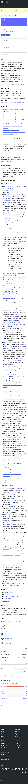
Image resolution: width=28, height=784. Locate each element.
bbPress (4, 757)
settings (24, 671)
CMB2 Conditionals (8, 540)
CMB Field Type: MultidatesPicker (11, 316)
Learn (2, 740)
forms (19, 669)
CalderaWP (17, 555)
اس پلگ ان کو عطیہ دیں (7, 720)
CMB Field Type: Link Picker (10, 306)
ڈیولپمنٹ (5, 50)
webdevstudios (8, 638)
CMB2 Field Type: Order (9, 360)
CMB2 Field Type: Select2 (9, 241)
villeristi (24, 237)
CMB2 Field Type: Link (9, 468)
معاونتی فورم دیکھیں (7, 708)
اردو (6, 765)
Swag (17, 748)
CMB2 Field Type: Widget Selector (12, 474)
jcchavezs (18, 540)
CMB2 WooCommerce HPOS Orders (12, 488)
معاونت (5, 54)
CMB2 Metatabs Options (9, 532)
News (2, 731)
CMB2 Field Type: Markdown (10, 433)
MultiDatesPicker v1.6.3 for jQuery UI (12, 322)
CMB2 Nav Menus (8, 583)
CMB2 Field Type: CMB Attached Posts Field (14, 186)
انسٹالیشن (6, 47)
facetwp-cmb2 (7, 520)
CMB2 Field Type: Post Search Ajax (12, 194)
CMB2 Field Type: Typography (11, 425)
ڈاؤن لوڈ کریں (5, 35)
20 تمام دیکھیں (23, 665)
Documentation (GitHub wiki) (10, 596)
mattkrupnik (21, 273)
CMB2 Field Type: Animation (10, 366)
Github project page (8, 594)
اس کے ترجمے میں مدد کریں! (10, 10)
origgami (14, 524)
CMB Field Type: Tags (9, 298)
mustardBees (6, 223)
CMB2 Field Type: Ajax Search (11, 204)
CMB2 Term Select (8, 328)
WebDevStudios (7, 279)
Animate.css (9, 370)
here (23, 84)
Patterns (17, 736)
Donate (17, 745)
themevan (5, 445)
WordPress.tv (5, 748)
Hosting (3, 734)
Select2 (5, 245)
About (2, 729)
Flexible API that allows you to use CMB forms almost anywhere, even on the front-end (13, 126)
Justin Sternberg (10, 31)
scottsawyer (22, 459)
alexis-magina (6, 563)
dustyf (23, 277)
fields (16, 669)
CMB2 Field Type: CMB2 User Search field (14, 212)
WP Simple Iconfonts (8, 577)
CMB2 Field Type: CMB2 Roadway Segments (14, 411)
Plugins (16, 734)
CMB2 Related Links (8, 342)
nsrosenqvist (18, 583)
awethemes (13, 573)
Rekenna (22, 433)
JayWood (23, 281)
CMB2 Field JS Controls (9, 399)
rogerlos (21, 532)
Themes (17, 731)
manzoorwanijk (7, 451)
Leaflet (16, 239)
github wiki (17, 621)
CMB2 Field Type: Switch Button (11, 443)
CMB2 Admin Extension (9, 494)
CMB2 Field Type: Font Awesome (11, 419)
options (20, 671)
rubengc (24, 204)
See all (25, 698)
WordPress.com (6, 752)
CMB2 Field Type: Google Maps (11, 220)
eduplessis (23, 425)
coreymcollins (9, 188)
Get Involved (18, 740)
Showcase (17, 729)
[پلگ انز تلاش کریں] (15, 15)
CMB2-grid (6, 524)
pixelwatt (7, 413)
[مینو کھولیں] (26, 2)
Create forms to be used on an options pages (14, 113)
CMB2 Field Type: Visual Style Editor (12, 385)
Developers (4, 745)
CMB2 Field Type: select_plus (10, 449)
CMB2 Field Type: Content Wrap (11, 391)
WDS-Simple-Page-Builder (9, 506)
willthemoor (6, 549)
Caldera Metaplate (8, 555)
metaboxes (24, 669)
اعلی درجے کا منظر (6, 675)
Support (3, 743)
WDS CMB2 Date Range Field (10, 277)
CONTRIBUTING (5, 95)
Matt (3, 754)
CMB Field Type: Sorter (9, 292)
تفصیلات (5, 40)
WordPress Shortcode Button (10, 500)
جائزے (4, 43)
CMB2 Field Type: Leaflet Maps (11, 237)
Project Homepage (8, 592)
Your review (4, 698)
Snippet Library (7, 598)
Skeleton (5, 573)
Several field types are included (11, 130)
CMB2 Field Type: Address (10, 459)
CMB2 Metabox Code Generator (11, 547)
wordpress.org (14, 498)
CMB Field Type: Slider (9, 273)
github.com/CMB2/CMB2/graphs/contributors (12, 102)
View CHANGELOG (6, 601)
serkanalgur (6, 421)
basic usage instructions (17, 81)
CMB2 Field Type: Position (10, 407)
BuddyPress (5, 759)
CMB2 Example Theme (9, 514)
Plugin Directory (5, 6)
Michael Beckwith (8, 643)
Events (16, 743)
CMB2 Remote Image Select (10, 281)
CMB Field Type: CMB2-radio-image (12, 324)
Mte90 (7, 214)
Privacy (3, 736)
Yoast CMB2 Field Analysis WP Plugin (12, 561)
